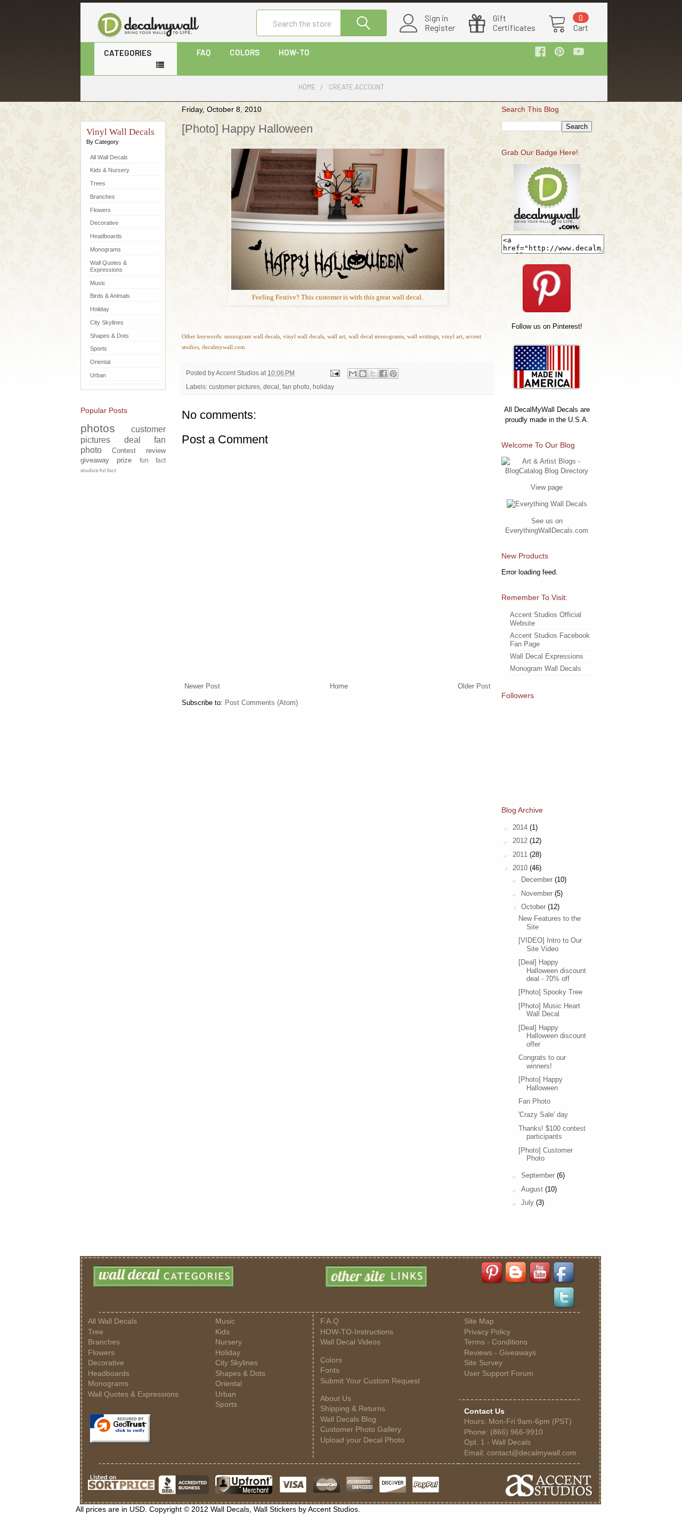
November (538, 893)
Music (97, 283)
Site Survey (483, 1363)
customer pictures (234, 386)
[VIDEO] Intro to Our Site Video (550, 944)
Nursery (228, 1342)
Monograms (105, 249)
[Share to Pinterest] (393, 373)
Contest (124, 451)
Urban (98, 375)
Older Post (474, 686)
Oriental (100, 362)
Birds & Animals (110, 296)
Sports (98, 348)
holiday (323, 386)
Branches (102, 196)
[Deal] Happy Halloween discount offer (552, 1036)
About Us (335, 1399)
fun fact (153, 460)
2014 (521, 827)
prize (124, 460)
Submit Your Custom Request (370, 1381)
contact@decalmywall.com (532, 1453)
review (156, 451)
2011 (521, 854)
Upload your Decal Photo (362, 1440)
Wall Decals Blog (348, 1419)
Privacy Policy (487, 1332)
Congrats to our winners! (542, 1062)
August (533, 1189)
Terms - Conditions (495, 1342)
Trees (97, 183)
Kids (222, 1332)
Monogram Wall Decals (545, 669)
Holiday (99, 309)
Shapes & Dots (109, 336)
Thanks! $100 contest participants (552, 1132)
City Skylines (107, 322)
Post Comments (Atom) (261, 703)
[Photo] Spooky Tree (550, 992)
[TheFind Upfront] (244, 1493)
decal (271, 386)
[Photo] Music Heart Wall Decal (549, 1010)
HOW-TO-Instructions (356, 1332)
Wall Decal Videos (350, 1342)
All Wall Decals (109, 157)
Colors (331, 1360)
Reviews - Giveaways (500, 1353)
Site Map (479, 1321)
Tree (95, 1332)
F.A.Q (329, 1321)
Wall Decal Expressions (546, 656)
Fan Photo (534, 1101)
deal (132, 439)
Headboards (106, 236)
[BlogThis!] (363, 373)
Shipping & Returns (352, 1409)
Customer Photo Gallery (360, 1429)
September (539, 1175)
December (538, 880)
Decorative (104, 223)
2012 (521, 841)
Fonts (329, 1370)
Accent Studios (238, 372)
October (534, 907)
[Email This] (352, 373)
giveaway (94, 460)
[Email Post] (334, 372)
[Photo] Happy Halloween (247, 128)
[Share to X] (373, 373)
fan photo (296, 386)
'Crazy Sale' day (543, 1115)
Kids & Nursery (109, 170)
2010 (521, 868)
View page (547, 487)
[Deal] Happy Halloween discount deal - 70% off (552, 970)
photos (97, 428)
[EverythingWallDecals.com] (547, 504)
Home (339, 686)
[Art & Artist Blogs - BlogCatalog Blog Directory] (546, 471)
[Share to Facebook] (383, 373)
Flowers (100, 210)
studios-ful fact (98, 470)
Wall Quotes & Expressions (108, 266)
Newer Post (202, 686)
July (528, 1202)
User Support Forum (498, 1374)
